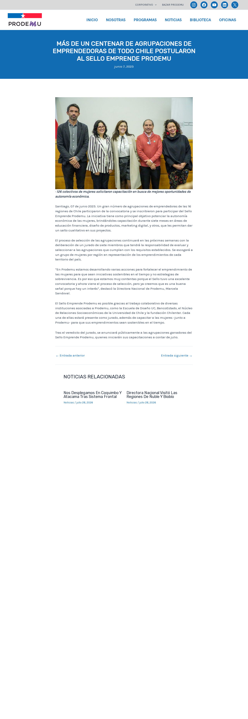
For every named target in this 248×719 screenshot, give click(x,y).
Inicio (92, 19)
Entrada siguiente (176, 355)
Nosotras (116, 19)
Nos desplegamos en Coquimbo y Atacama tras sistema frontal (92, 394)
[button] (155, 5)
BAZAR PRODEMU (173, 4)
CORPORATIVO (144, 4)
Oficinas (227, 19)
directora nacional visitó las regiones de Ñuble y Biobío (152, 394)
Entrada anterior (70, 355)
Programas (145, 19)
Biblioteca (200, 19)
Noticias (173, 19)
